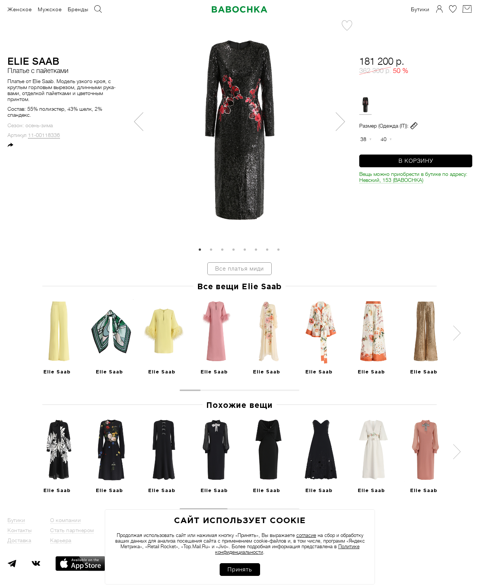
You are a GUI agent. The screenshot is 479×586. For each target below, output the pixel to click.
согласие (306, 535)
